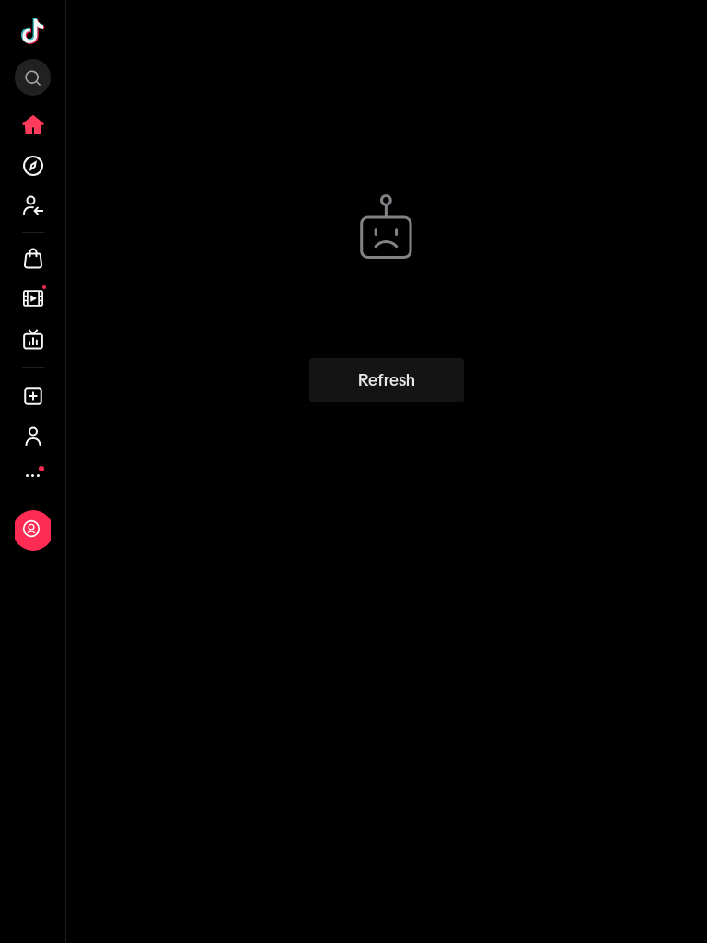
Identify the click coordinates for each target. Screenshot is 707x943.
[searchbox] (33, 77)
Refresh (386, 380)
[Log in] (31, 528)
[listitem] (33, 125)
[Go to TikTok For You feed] (33, 31)
